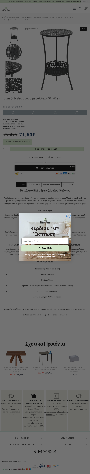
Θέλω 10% (45, 248)
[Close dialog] (68, 216)
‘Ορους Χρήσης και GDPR (45, 257)
